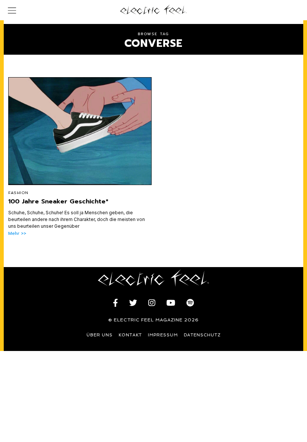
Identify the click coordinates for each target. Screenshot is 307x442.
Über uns (99, 335)
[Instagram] (151, 303)
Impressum (163, 335)
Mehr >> (17, 233)
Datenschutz (202, 335)
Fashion (18, 193)
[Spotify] (190, 303)
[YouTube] (170, 303)
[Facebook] (115, 303)
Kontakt (130, 335)
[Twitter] (133, 303)
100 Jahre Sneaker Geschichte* (58, 201)
